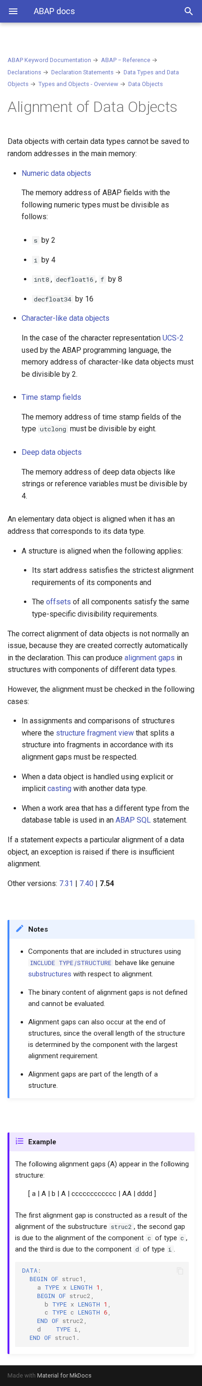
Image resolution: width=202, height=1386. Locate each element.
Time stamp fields (51, 397)
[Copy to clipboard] (180, 1271)
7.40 (86, 883)
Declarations (24, 72)
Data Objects (145, 83)
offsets (58, 601)
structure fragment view (95, 733)
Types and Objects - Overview (78, 83)
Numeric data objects (56, 173)
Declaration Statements (82, 72)
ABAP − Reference (125, 59)
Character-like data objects (65, 318)
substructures (49, 974)
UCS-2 (173, 337)
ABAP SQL (133, 820)
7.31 (66, 883)
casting (59, 788)
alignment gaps (149, 657)
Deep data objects (52, 452)
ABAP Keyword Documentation (49, 59)
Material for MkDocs (64, 1375)
